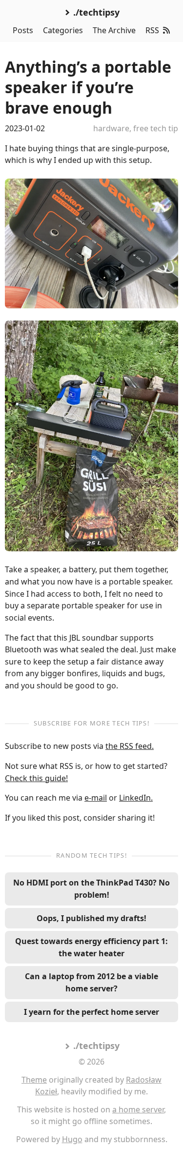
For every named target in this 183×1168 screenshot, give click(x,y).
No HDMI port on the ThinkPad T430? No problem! (91, 888)
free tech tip (155, 128)
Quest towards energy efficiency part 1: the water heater (91, 947)
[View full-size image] (91, 243)
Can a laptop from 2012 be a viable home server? (91, 982)
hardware (111, 128)
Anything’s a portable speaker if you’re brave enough (88, 87)
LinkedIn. (136, 797)
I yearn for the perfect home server (91, 1012)
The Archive (114, 30)
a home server (138, 1109)
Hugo (72, 1139)
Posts (23, 30)
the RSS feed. (129, 746)
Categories (63, 30)
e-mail (95, 797)
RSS (152, 30)
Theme (34, 1079)
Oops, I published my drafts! (91, 918)
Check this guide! (36, 778)
